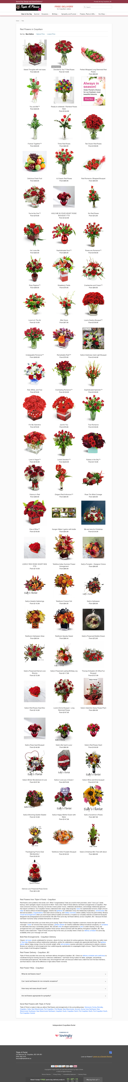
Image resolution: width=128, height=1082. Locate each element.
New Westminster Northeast (45, 1011)
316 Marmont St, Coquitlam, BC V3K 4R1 (29, 1054)
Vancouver (88, 1007)
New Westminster (37, 1009)
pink (81, 926)
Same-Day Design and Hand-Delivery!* (29, 1)
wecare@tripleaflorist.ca (23, 1058)
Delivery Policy (82, 1074)
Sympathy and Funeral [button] (68, 14)
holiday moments (70, 912)
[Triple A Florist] (30, 7)
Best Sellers (30, 34)
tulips (21, 911)
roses (78, 909)
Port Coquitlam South (100, 1011)
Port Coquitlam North (85, 1011)
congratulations (38, 912)
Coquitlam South (61, 1011)
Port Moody (58, 1009)
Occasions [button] (45, 14)
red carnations (65, 944)
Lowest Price (51, 34)
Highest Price (40, 34)
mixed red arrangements (28, 914)
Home (17, 21)
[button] (122, 1073)
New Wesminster (68, 1009)
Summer (37, 14)
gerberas (59, 911)
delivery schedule (90, 930)
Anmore (77, 1009)
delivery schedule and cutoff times (94, 955)
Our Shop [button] (101, 14)
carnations (104, 924)
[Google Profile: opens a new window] (110, 1052)
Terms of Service (46, 1074)
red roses (28, 940)
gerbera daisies (59, 924)
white (60, 926)
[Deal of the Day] (93, 91)
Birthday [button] (55, 14)
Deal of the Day (26, 14)
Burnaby (100, 1007)
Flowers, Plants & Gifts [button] (87, 14)
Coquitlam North (72, 1011)
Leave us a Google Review (102, 1056)
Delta (29, 1009)
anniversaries (100, 911)
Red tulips (25, 942)
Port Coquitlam (49, 1009)
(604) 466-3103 (21, 1056)
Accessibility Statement (69, 1074)
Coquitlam (23, 1009)
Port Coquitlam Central (27, 1013)
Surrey (94, 1007)
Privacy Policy (57, 1074)
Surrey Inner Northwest (88, 1009)
